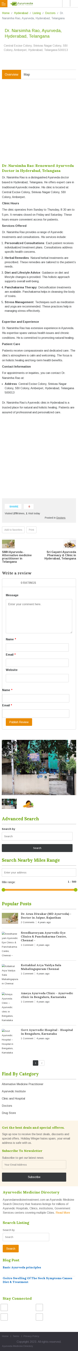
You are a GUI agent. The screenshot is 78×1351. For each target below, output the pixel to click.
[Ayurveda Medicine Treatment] (39, 3)
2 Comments (27, 922)
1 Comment (27, 945)
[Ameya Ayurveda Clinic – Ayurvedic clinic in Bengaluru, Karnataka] (10, 1007)
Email (11, 654)
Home (6, 13)
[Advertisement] (39, 124)
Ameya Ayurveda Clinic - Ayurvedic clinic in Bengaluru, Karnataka (47, 995)
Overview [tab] (11, 74)
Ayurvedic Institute (14, 1091)
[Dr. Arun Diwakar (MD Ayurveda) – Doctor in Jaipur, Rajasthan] (10, 919)
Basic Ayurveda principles (22, 1267)
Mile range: (9, 882)
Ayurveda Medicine (12, 1346)
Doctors (50, 13)
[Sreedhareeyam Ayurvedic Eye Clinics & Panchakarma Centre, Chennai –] (10, 945)
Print (31, 529)
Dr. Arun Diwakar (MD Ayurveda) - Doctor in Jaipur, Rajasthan (46, 915)
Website (12, 669)
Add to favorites (13, 529)
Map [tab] (27, 74)
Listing (36, 13)
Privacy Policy (31, 1336)
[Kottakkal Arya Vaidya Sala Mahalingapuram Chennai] (10, 975)
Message (12, 595)
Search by (8, 828)
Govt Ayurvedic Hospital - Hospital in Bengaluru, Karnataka (47, 1031)
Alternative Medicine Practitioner (22, 1084)
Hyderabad (21, 13)
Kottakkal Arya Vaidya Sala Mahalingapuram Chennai (41, 967)
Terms (16, 1336)
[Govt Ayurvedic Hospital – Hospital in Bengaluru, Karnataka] (10, 1042)
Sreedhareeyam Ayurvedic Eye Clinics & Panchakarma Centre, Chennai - (44, 936)
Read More (63, 1212)
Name (11, 639)
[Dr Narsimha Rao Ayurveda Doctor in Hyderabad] (39, 767)
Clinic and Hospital (13, 1098)
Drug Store (9, 1112)
